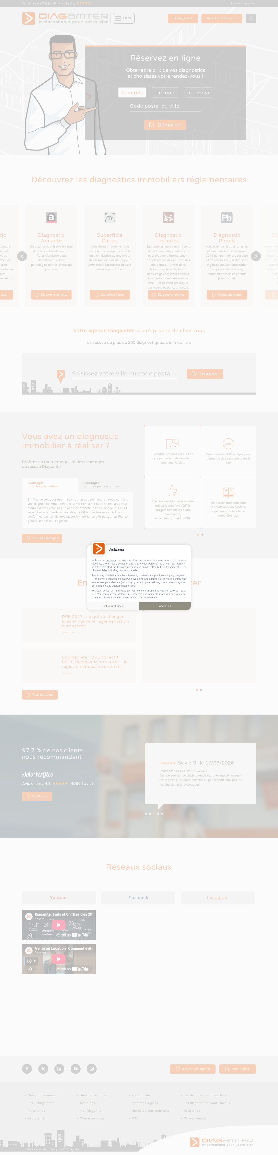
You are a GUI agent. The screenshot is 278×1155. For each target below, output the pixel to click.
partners (111, 560)
